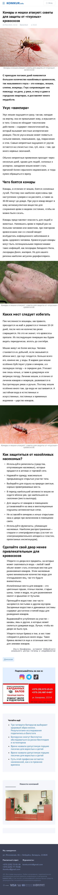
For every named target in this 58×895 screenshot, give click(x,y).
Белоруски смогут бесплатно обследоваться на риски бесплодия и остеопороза (30, 740)
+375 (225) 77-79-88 (12, 867)
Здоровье (24, 25)
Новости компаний (29, 784)
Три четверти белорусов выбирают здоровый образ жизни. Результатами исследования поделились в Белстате (29, 729)
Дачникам (8, 659)
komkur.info (7, 878)
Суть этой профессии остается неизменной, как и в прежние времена (27, 762)
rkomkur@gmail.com (11, 869)
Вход (50, 3)
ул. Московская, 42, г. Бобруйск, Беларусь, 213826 (25, 855)
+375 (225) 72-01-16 (12, 864)
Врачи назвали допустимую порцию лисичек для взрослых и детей (30, 747)
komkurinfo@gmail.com (33, 864)
